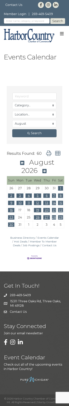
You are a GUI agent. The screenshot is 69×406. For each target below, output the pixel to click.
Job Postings (31, 245)
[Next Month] (44, 171)
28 (54, 217)
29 (60, 217)
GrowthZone (54, 402)
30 (11, 224)
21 (54, 210)
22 (60, 210)
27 (46, 217)
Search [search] (36, 133)
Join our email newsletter (23, 333)
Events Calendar (48, 237)
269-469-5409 (42, 14)
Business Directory (22, 237)
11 (29, 203)
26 (37, 217)
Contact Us (13, 5)
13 (46, 203)
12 (37, 203)
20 (47, 210)
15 (60, 203)
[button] (48, 153)
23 (11, 217)
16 (11, 210)
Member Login (15, 14)
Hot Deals (20, 241)
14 (54, 203)
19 (37, 210)
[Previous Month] (22, 163)
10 (20, 203)
